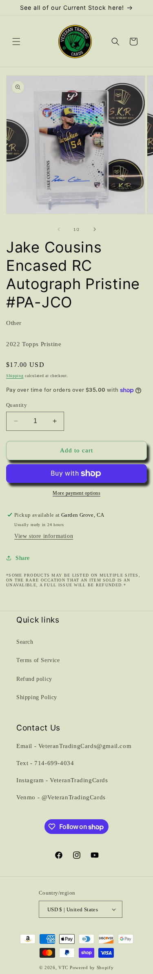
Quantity (16, 405)
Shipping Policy (36, 697)
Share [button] (23, 558)
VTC (63, 967)
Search (24, 642)
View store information (43, 536)
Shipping (15, 375)
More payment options (76, 493)
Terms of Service (38, 660)
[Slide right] (95, 229)
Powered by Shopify (92, 967)
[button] (16, 41)
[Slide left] (59, 229)
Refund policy (34, 679)
